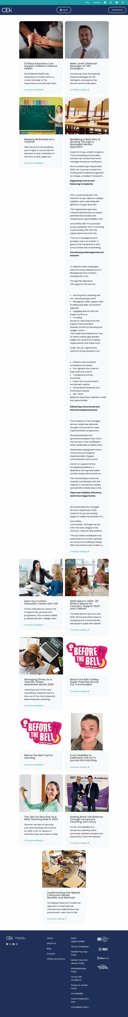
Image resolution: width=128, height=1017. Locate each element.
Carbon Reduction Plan (80, 1000)
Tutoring (96, 2)
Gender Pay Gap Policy (79, 953)
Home (50, 938)
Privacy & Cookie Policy (79, 987)
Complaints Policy (80, 1007)
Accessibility (77, 993)
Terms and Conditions (76, 978)
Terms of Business (80, 946)
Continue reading (33, 89)
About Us (51, 943)
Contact (51, 953)
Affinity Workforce (56, 958)
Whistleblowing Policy (78, 970)
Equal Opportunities (78, 940)
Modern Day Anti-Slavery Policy (79, 962)
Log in (65, 9)
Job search (117, 9)
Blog (87, 2)
